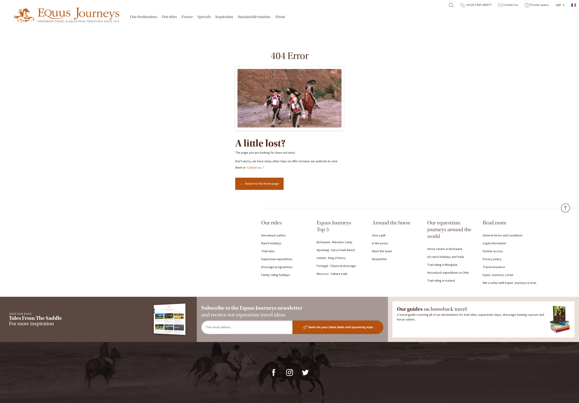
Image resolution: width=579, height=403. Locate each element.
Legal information (494, 243)
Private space (539, 5)
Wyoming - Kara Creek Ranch (336, 250)
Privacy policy (492, 259)
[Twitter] (305, 372)
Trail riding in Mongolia (442, 265)
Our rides (169, 16)
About (280, 16)
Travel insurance (494, 267)
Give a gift (378, 235)
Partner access (493, 251)
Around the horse (391, 223)
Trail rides (268, 251)
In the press (380, 243)
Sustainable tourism (254, 16)
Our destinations (143, 16)
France (187, 16)
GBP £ (560, 5)
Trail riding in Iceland (441, 280)
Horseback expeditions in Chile (448, 273)
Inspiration (224, 16)
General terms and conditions (503, 235)
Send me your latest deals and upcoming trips (340, 327)
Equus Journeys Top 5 (334, 226)
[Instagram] (289, 372)
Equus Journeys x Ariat (498, 275)
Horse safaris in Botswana (444, 249)
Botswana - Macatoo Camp (334, 242)
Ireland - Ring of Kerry (331, 258)
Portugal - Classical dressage (336, 266)
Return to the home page (262, 183)
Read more (494, 223)
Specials (204, 16)
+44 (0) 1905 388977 (478, 5)
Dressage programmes (277, 267)
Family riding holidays (275, 275)
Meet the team (382, 251)
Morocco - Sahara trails (332, 274)
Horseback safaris (273, 235)
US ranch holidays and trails (445, 257)
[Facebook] (274, 372)
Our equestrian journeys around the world (449, 229)
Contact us (510, 5)
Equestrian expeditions (276, 259)
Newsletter (379, 259)
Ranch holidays (271, 243)
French (574, 5)
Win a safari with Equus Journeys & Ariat (509, 283)
